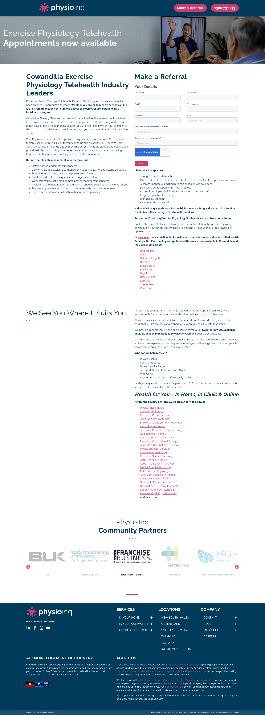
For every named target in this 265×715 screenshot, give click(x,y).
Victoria (167, 642)
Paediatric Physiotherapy (154, 415)
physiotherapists (124, 671)
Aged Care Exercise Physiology (158, 474)
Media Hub (211, 630)
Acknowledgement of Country (227, 712)
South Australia (174, 630)
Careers (210, 636)
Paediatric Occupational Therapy (159, 441)
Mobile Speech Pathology (155, 448)
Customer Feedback (206, 712)
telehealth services (174, 687)
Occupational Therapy (153, 434)
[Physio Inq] (62, 8)
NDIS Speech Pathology (154, 452)
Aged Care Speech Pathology (157, 463)
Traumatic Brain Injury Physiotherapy (161, 430)
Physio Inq (144, 237)
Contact (210, 617)
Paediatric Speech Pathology (157, 456)
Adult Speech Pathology (154, 460)
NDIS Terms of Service (187, 712)
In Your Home (129, 617)
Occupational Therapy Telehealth (159, 486)
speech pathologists (197, 671)
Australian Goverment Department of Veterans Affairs (217, 576)
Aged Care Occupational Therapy (159, 445)
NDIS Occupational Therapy (156, 437)
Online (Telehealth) (134, 630)
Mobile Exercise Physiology (156, 467)
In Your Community (134, 623)
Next (237, 567)
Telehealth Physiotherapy (155, 482)
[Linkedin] (28, 628)
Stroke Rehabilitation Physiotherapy (161, 422)
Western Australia (176, 649)
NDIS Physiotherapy (151, 411)
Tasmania (168, 636)
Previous (28, 567)
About (208, 623)
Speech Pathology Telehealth (157, 489)
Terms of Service (170, 712)
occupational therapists (146, 671)
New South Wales (175, 617)
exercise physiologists (170, 671)
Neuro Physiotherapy (152, 426)
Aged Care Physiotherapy (155, 419)
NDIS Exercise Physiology (155, 471)
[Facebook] (35, 628)
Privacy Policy (156, 712)
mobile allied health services (183, 665)
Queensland (170, 623)
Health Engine (132, 575)
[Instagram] (41, 628)
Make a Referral (190, 8)
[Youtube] (48, 628)
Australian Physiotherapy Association (175, 575)
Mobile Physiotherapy (152, 407)
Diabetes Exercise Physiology (157, 478)
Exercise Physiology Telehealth (158, 493)
